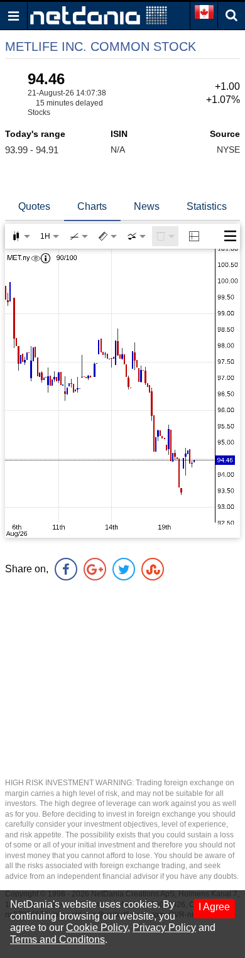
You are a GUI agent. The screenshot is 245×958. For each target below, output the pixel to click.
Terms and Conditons (57, 939)
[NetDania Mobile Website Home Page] (98, 14)
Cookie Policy (97, 927)
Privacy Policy (164, 927)
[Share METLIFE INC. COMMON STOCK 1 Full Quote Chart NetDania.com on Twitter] (124, 569)
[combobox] (136, 236)
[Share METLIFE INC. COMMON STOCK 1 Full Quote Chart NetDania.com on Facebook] (66, 569)
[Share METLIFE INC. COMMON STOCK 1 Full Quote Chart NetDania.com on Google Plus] (95, 569)
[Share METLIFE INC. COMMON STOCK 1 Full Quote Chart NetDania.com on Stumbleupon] (153, 569)
